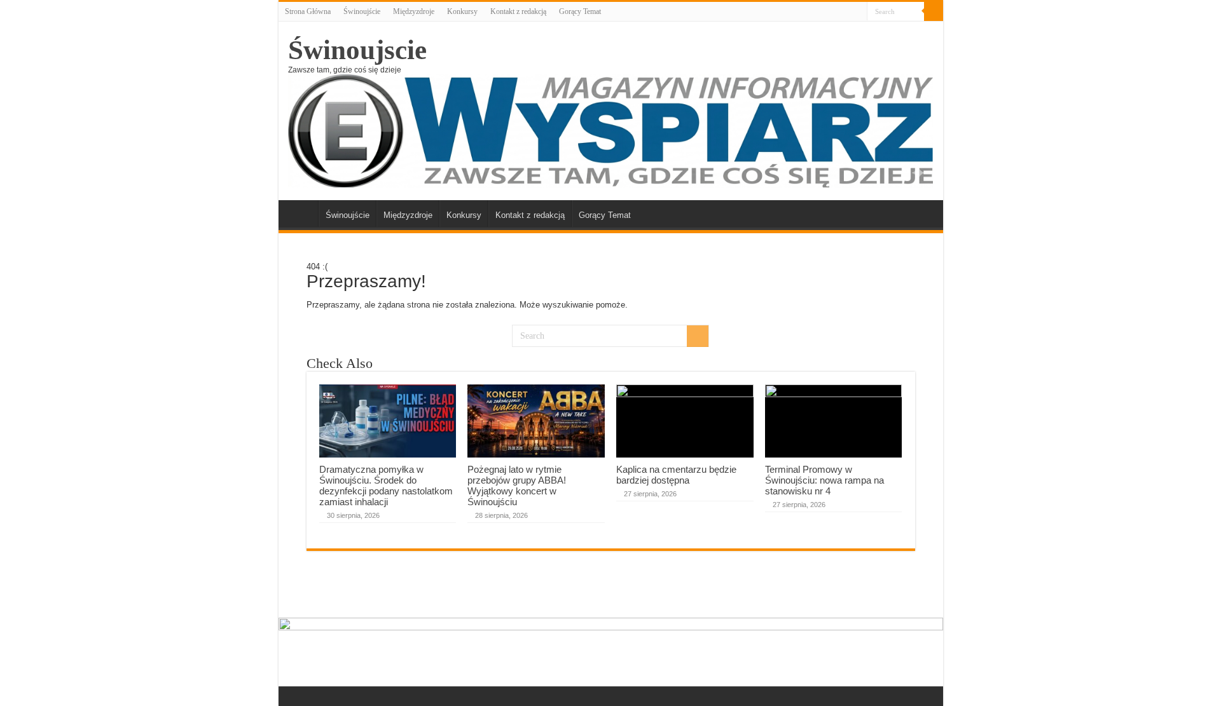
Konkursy (462, 11)
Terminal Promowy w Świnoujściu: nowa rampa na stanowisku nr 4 (824, 480)
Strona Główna (308, 11)
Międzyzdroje (413, 11)
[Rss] (857, 12)
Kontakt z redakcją (518, 11)
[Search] (933, 11)
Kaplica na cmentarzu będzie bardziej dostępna (676, 474)
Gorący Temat (580, 11)
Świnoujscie (357, 50)
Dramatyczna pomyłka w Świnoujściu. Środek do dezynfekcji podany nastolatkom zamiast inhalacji (386, 485)
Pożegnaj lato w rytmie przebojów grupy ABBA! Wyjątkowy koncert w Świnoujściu (516, 485)
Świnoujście (361, 11)
